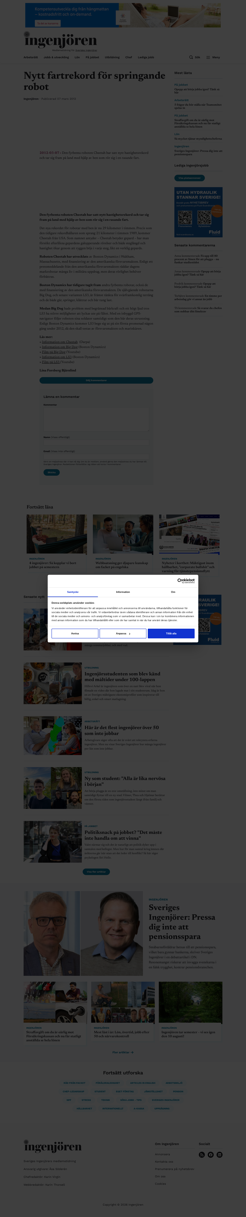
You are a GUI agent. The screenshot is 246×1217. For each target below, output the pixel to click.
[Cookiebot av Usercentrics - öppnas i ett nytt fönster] (180, 580)
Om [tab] (173, 592)
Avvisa (75, 633)
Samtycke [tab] (73, 592)
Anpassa (121, 633)
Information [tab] (123, 592)
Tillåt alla (171, 633)
